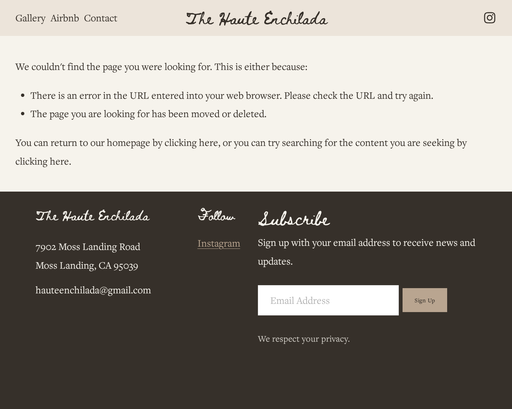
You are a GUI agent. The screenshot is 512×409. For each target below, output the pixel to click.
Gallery (30, 17)
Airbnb (65, 17)
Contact (100, 17)
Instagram (219, 242)
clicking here (191, 142)
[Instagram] (490, 18)
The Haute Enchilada (256, 17)
